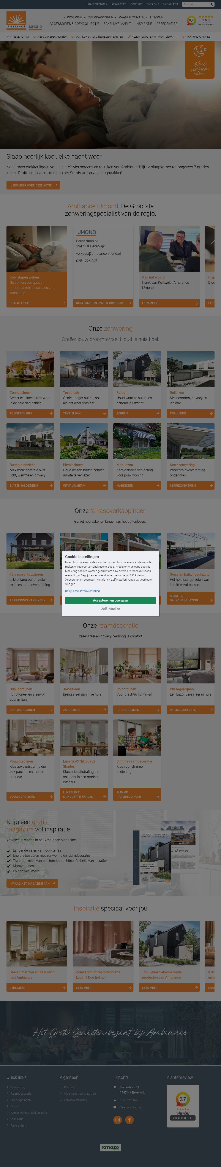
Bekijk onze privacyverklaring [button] (82, 590)
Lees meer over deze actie (31, 185)
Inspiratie (144, 24)
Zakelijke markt (117, 24)
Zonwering (73, 17)
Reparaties (119, 4)
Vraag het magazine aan (30, 883)
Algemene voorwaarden (80, 1093)
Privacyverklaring (75, 1100)
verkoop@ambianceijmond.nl (98, 254)
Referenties (166, 24)
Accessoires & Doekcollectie (74, 24)
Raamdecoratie (132, 17)
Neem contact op (131, 1107)
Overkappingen (101, 17)
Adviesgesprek (97, 4)
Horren (156, 17)
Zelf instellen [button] (110, 609)
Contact (136, 4)
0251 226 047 (86, 261)
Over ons (153, 4)
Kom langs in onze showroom (99, 303)
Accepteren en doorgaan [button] (110, 600)
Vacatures (170, 4)
